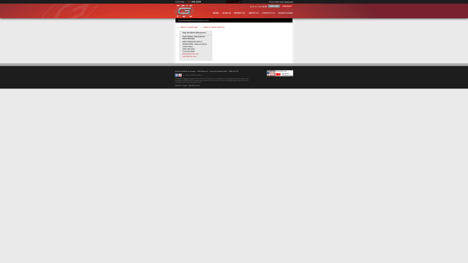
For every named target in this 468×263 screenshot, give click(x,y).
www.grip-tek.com (189, 56)
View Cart (274, 6)
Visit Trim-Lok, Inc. (194, 85)
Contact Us (268, 13)
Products (239, 13)
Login (281, 2)
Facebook (176, 75)
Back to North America (214, 27)
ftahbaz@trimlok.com (191, 54)
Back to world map (189, 27)
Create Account (288, 2)
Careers (185, 85)
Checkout (287, 6)
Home (216, 13)
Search (226, 13)
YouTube (180, 75)
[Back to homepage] (185, 11)
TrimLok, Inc (186, 71)
